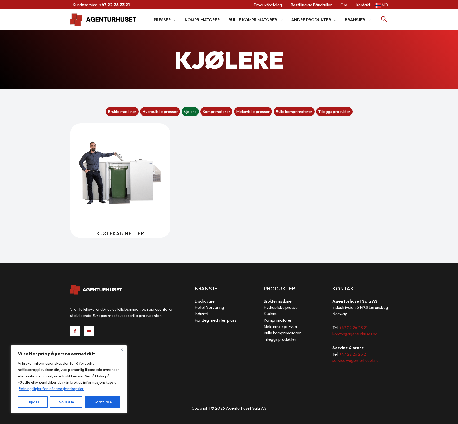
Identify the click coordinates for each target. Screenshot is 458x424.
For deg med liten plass (215, 320)
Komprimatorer (216, 111)
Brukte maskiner (122, 111)
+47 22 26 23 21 (353, 327)
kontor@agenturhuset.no (354, 334)
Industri (201, 313)
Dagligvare (205, 301)
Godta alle (102, 402)
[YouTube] (89, 331)
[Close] (121, 349)
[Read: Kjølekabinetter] (120, 173)
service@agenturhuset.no (355, 360)
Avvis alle (66, 402)
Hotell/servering (209, 307)
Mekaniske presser (253, 111)
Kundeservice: (101, 4)
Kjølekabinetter (120, 233)
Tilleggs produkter (334, 111)
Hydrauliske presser (160, 111)
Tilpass (33, 402)
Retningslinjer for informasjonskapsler (51, 388)
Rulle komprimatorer (294, 111)
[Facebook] (75, 331)
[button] (173, 19)
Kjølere (190, 111)
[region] (69, 379)
